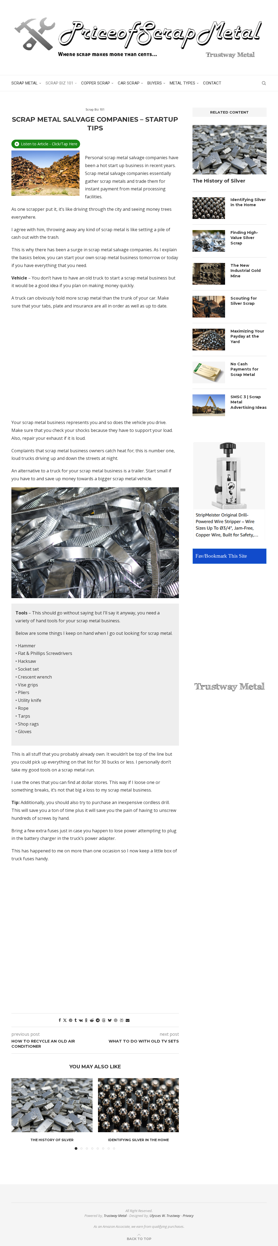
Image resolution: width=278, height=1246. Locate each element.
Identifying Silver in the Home (138, 1140)
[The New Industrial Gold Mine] (208, 274)
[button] (18, 1113)
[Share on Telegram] (98, 1020)
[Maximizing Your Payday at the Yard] (208, 339)
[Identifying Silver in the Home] (138, 1105)
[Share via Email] (127, 1020)
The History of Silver (52, 1140)
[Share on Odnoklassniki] (86, 1020)
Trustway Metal (115, 1215)
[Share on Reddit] (92, 1020)
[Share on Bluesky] (110, 1020)
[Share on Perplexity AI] (122, 1020)
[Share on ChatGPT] (116, 1020)
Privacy (188, 1215)
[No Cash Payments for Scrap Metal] (208, 372)
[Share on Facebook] (60, 1020)
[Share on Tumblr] (75, 1020)
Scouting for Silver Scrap (243, 301)
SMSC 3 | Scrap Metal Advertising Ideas (248, 402)
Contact (212, 83)
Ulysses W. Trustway (165, 1215)
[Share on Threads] (104, 1020)
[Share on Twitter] (65, 1020)
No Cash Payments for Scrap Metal (244, 369)
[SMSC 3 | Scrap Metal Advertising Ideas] (208, 405)
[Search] (264, 83)
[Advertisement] (95, 368)
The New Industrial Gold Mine (245, 270)
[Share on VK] (81, 1020)
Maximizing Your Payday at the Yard (247, 336)
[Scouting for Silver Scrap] (208, 307)
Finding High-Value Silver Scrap (244, 238)
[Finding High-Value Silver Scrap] (208, 241)
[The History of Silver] (52, 1105)
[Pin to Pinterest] (70, 1020)
